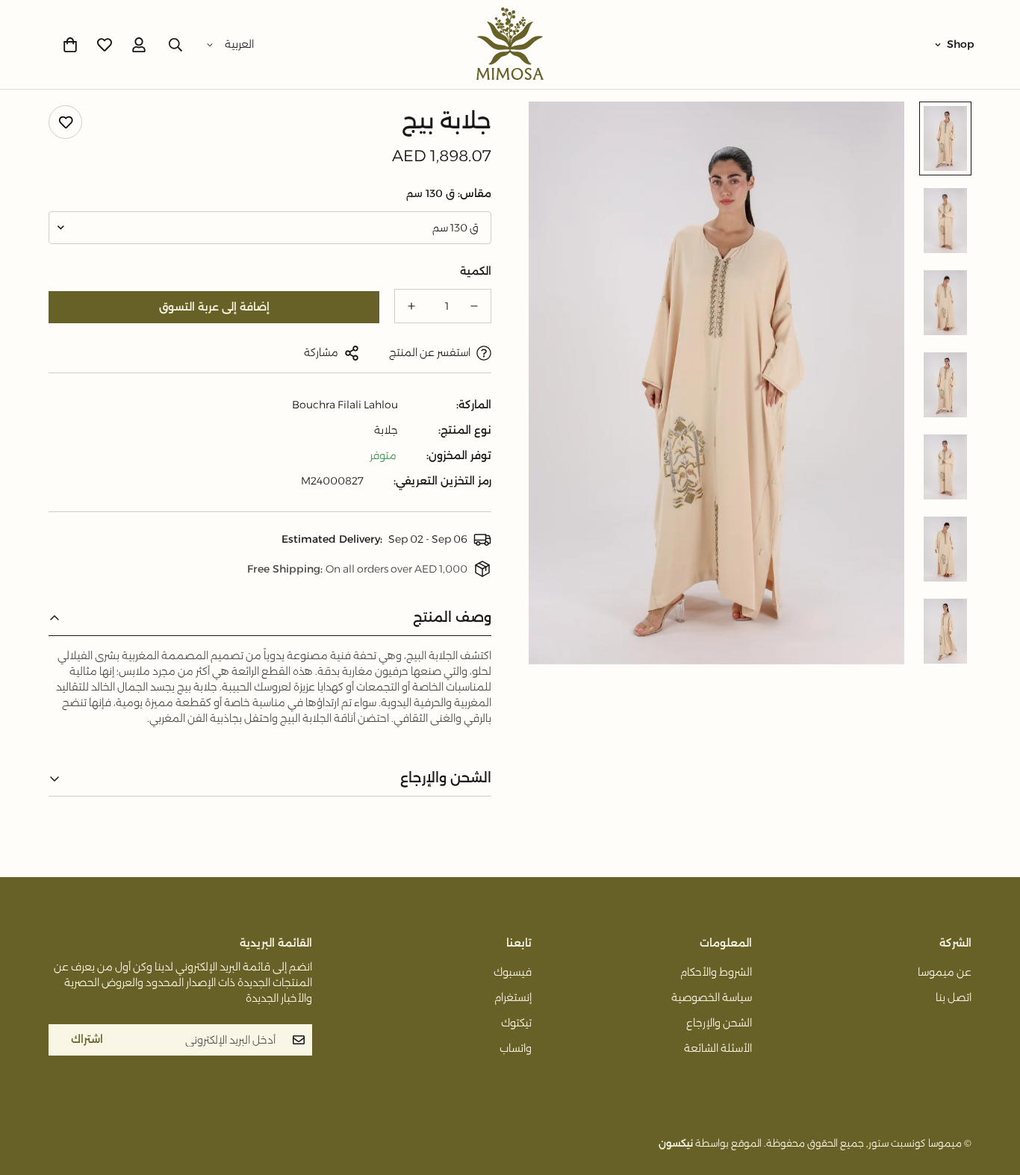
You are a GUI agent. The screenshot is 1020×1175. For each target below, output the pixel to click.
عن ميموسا (944, 972)
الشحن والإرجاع (719, 1022)
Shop (960, 44)
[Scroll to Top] (29, 1093)
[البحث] (175, 44)
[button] (70, 45)
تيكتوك (516, 1022)
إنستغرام (513, 997)
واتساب (516, 1048)
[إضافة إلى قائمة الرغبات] (65, 122)
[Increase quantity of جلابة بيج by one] (411, 306)
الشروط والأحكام (716, 972)
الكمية (475, 271)
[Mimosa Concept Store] (510, 44)
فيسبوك (513, 972)
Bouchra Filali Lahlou (345, 404)
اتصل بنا (953, 997)
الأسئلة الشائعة (718, 1048)
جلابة (386, 430)
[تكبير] (560, 133)
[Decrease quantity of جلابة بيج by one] (474, 306)
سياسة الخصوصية (711, 997)
